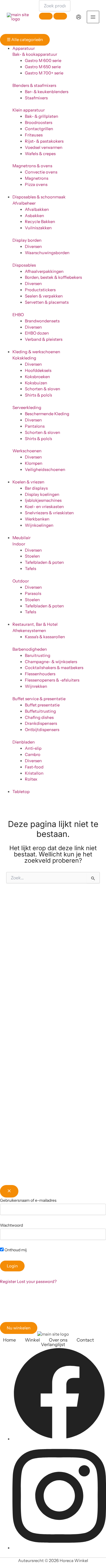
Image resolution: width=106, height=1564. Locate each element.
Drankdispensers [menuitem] (41, 723)
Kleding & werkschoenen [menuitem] (36, 351)
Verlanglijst (53, 1344)
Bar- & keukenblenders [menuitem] (46, 91)
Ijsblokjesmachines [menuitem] (43, 500)
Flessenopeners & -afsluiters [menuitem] (52, 680)
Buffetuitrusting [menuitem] (40, 711)
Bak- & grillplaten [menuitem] (41, 116)
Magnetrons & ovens (32, 165)
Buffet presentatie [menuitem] (42, 705)
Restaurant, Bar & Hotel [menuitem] (35, 624)
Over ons (58, 1340)
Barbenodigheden (29, 649)
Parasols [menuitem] (33, 593)
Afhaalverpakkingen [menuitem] (44, 271)
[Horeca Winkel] (18, 17)
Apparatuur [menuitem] (23, 48)
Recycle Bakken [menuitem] (40, 221)
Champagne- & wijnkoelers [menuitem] (51, 661)
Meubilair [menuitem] (21, 537)
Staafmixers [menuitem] (36, 97)
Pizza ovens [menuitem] (36, 184)
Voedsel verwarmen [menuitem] (43, 147)
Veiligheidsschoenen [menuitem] (45, 469)
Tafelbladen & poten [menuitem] (44, 562)
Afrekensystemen (29, 630)
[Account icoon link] (78, 17)
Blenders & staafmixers (34, 85)
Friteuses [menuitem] (34, 135)
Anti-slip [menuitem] (33, 748)
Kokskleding (24, 358)
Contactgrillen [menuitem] (39, 128)
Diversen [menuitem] (33, 246)
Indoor (18, 544)
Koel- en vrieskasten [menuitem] (44, 506)
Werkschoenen (27, 450)
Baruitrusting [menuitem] (37, 655)
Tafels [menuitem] (30, 568)
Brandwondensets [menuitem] (42, 320)
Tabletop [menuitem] (21, 791)
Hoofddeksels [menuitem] (38, 370)
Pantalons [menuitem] (35, 426)
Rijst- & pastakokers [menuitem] (44, 141)
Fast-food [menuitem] (34, 767)
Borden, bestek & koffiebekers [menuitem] (53, 277)
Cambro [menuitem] (32, 754)
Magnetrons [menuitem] (36, 178)
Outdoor (20, 581)
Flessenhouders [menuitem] (40, 673)
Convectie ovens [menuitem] (41, 172)
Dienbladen (23, 742)
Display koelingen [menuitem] (42, 494)
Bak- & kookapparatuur (34, 54)
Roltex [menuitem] (31, 779)
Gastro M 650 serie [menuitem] (43, 66)
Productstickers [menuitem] (40, 289)
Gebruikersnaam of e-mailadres (28, 1200)
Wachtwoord (11, 1225)
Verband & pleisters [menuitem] (43, 339)
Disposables (24, 265)
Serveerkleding (26, 407)
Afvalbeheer (24, 203)
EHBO (18, 314)
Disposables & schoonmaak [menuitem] (39, 197)
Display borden (27, 240)
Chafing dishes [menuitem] (39, 717)
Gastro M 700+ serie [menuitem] (44, 73)
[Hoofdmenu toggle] (93, 17)
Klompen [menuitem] (33, 463)
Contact (85, 1340)
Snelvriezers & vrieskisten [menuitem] (49, 512)
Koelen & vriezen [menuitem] (28, 482)
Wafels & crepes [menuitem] (40, 153)
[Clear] (46, 16)
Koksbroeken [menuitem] (37, 376)
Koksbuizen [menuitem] (36, 382)
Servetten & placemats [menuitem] (47, 302)
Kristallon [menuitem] (34, 773)
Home (9, 1340)
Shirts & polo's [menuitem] (38, 395)
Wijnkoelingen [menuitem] (39, 525)
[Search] (60, 16)
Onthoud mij (15, 1249)
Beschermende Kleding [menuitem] (47, 413)
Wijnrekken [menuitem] (36, 686)
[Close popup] (9, 1191)
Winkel (32, 1340)
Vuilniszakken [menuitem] (38, 227)
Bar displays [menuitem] (36, 488)
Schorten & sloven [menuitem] (42, 388)
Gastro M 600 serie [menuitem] (43, 60)
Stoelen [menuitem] (32, 556)
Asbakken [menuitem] (34, 215)
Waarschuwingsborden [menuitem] (47, 252)
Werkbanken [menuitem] (37, 519)
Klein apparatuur (28, 110)
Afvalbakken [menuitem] (37, 209)
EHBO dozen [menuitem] (37, 333)
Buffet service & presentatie (39, 698)
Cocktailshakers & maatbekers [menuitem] (54, 667)
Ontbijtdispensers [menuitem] (42, 729)
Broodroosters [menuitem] (38, 122)
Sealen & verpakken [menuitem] (44, 296)
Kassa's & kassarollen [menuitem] (45, 636)
